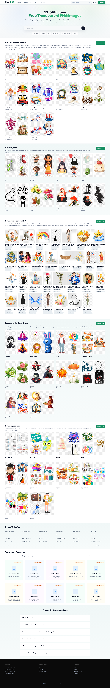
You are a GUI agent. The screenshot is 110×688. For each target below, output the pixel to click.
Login (40, 667)
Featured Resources (10, 671)
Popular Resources (9, 669)
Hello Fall (41, 535)
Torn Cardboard (63, 270)
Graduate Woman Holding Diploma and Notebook (47, 309)
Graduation (8, 487)
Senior (57, 356)
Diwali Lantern (100, 289)
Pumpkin (43, 33)
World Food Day (26, 541)
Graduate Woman (46, 313)
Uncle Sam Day (34, 137)
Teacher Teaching (26, 538)
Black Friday (84, 386)
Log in (94, 2)
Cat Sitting (70, 313)
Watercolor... (71, 289)
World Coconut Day (86, 108)
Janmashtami (59, 108)
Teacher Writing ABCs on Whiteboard (90, 266)
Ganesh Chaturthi (9, 137)
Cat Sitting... (33, 291)
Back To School (34, 487)
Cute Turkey (59, 545)
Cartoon (32, 179)
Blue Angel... (32, 313)
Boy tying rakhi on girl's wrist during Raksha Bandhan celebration (24, 266)
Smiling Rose (47, 291)
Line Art (7, 209)
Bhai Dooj (7, 416)
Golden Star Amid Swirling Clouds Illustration (76, 266)
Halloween (19, 2)
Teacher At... (90, 268)
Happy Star (39, 249)
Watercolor (33, 209)
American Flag (76, 541)
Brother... (21, 268)
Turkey (40, 545)
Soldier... (23, 247)
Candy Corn (93, 531)
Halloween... (22, 289)
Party (82, 457)
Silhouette (84, 209)
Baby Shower (84, 487)
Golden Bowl (80, 249)
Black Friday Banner (78, 545)
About (75, 667)
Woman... (99, 268)
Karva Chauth (33, 416)
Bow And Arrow (8, 291)
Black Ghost (22, 313)
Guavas (7, 386)
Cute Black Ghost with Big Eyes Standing (22, 309)
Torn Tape (62, 268)
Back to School (28, 2)
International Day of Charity (37, 78)
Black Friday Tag (95, 545)
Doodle (58, 209)
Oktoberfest (8, 108)
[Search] (89, 2)
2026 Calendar (8, 457)
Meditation (7, 356)
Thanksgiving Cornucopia (11, 545)
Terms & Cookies (78, 671)
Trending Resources (10, 667)
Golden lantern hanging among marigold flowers (100, 288)
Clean (9, 2)
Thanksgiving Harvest (27, 545)
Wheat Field (94, 535)
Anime (57, 179)
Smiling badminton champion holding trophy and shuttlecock (73, 288)
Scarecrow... (8, 247)
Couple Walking (36, 270)
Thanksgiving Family (95, 541)
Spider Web (56, 33)
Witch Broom (59, 531)
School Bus (7, 538)
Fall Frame (24, 535)
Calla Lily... (56, 291)
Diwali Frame (59, 541)
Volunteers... (36, 268)
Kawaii (83, 179)
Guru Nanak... (58, 310)
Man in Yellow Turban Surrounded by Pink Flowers (59, 309)
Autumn (43, 2)
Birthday (32, 457)
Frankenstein (76, 531)
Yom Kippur (8, 78)
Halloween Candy (66, 33)
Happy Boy (8, 249)
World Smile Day (60, 78)
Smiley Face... (47, 289)
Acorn (57, 535)
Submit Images (43, 671)
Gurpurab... (8, 310)
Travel (31, 517)
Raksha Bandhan (23, 270)
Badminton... (71, 291)
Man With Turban (59, 313)
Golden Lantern (100, 291)
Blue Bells (7, 270)
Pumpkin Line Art (43, 531)
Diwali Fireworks (43, 541)
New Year (7, 517)
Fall (49, 33)
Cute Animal (33, 356)
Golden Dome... (9, 313)
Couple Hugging (86, 291)
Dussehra (93, 538)
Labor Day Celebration (61, 538)
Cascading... (57, 289)
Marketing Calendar (9, 673)
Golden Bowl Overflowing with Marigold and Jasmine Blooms (83, 245)
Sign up (102, 2)
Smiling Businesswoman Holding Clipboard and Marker (68, 245)
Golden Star (76, 270)
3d (5, 179)
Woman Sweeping (50, 270)
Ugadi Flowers (80, 247)
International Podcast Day (37, 108)
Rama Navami (8, 289)
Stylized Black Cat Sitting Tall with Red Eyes (55, 245)
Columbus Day (8, 541)
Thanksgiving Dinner (86, 356)
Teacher (36, 2)
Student (41, 538)
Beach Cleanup (49, 268)
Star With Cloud (96, 247)
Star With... (39, 247)
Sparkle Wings (32, 310)
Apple (74, 535)
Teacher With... (66, 247)
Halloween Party (26, 531)
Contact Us (77, 673)
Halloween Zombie (9, 531)
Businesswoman (66, 249)
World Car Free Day (86, 78)
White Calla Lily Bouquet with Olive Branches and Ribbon (59, 288)
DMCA (75, 669)
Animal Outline (55, 247)
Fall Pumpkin (59, 386)
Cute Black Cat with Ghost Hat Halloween (22, 288)
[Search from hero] (83, 28)
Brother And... (86, 289)
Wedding (58, 457)
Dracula (32, 386)
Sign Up (41, 669)
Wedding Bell (8, 268)
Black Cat (54, 249)
